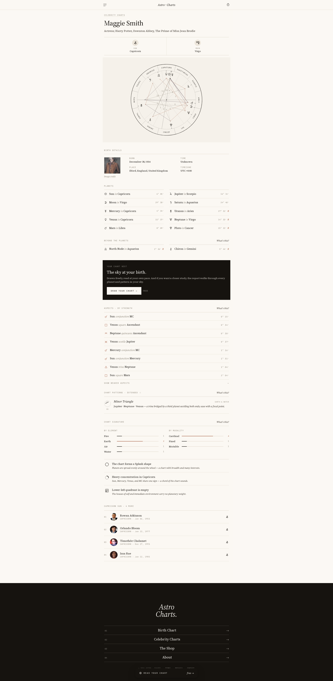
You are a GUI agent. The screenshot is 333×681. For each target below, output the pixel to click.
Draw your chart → (124, 291)
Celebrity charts (114, 15)
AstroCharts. (166, 610)
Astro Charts (166, 5)
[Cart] (228, 4)
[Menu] (104, 5)
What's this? (223, 240)
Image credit (110, 176)
